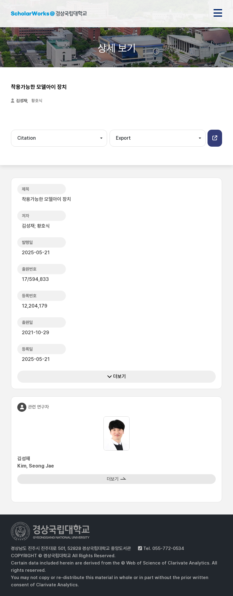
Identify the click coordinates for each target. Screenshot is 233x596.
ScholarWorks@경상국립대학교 (49, 14)
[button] (215, 138)
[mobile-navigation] (218, 12)
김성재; (22, 100)
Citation (26, 138)
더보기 (119, 376)
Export (123, 138)
